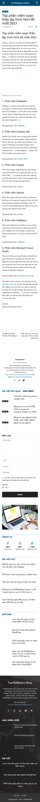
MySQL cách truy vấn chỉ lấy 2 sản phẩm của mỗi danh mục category (18, 565)
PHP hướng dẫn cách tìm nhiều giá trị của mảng (24, 641)
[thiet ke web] (20, 517)
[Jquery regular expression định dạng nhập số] (6, 748)
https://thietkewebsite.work (20, 362)
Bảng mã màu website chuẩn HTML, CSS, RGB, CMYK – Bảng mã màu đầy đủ (25, 420)
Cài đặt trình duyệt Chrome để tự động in (9, 334)
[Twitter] (24, 380)
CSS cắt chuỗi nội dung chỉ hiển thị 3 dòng (19, 581)
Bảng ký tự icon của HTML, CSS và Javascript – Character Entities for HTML (25, 409)
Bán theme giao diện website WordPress (23, 631)
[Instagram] (14, 711)
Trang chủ (5, 8)
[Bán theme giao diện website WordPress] (6, 633)
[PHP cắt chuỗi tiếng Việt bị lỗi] (7, 738)
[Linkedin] (20, 711)
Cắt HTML (13, 8)
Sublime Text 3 (23, 159)
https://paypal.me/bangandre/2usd (22, 377)
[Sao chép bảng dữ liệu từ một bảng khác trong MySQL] (6, 665)
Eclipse (20, 186)
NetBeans (21, 242)
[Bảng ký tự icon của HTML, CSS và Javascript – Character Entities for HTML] (7, 409)
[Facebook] (15, 380)
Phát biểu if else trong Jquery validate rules (19, 574)
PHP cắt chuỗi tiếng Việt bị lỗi (24, 735)
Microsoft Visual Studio (26, 276)
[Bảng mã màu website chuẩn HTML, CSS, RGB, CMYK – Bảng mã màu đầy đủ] (7, 419)
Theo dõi (20, 542)
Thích (8, 542)
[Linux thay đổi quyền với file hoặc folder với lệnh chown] (6, 622)
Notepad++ (22, 125)
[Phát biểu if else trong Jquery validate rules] (7, 398)
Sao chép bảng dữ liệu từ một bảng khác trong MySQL (24, 663)
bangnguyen (20, 359)
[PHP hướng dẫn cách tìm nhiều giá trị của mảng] (6, 646)
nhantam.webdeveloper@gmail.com (20, 704)
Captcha (5, 485)
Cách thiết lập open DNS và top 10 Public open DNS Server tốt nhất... (18, 600)
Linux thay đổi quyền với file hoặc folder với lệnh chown (23, 620)
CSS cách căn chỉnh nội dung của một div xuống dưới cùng (29, 335)
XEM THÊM (28, 391)
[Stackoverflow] (20, 380)
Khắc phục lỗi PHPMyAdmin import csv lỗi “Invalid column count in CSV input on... (19, 590)
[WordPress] (31, 711)
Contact (23, 795)
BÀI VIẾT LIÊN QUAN (11, 391)
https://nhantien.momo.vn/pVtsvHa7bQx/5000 (18, 374)
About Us (16, 795)
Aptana (20, 214)
